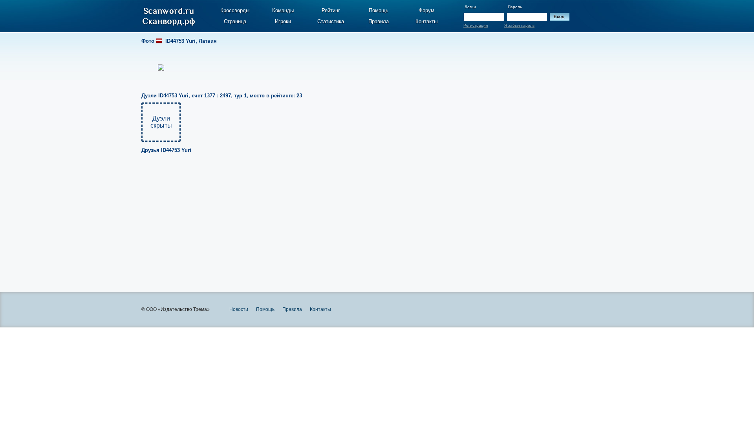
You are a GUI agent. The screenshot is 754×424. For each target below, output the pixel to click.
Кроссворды (234, 10)
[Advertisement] (358, 217)
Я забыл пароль (519, 25)
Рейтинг (331, 10)
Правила (378, 21)
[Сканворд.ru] (168, 17)
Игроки (283, 21)
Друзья (166, 150)
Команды (283, 10)
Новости (238, 309)
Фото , (179, 41)
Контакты (426, 21)
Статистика (330, 21)
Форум (426, 10)
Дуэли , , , (221, 96)
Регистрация (475, 25)
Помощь (378, 10)
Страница (235, 21)
